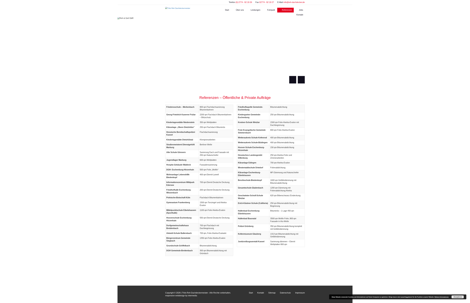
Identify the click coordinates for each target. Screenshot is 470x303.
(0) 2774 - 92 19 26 (244, 2)
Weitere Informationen (441, 297)
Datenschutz (285, 293)
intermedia (192, 296)
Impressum (300, 293)
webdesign (180, 296)
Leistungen (255, 10)
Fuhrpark (271, 10)
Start (226, 10)
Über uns (239, 10)
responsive (170, 296)
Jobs (300, 10)
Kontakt (299, 15)
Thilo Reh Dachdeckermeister (195, 293)
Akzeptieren (457, 297)
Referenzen (286, 10)
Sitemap (272, 293)
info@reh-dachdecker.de (294, 2)
